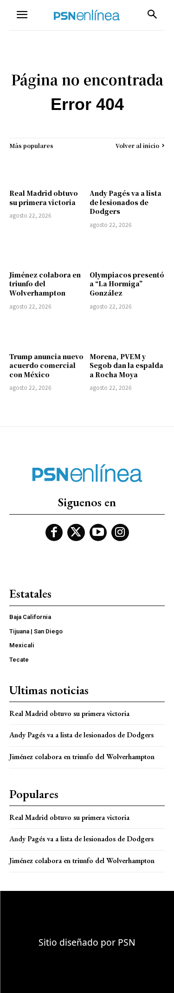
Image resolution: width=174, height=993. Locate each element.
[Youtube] (98, 533)
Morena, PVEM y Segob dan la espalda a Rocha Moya (126, 365)
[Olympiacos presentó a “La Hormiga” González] (127, 251)
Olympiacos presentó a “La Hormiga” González (127, 283)
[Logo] (87, 15)
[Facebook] (54, 533)
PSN (126, 942)
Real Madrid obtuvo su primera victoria (43, 197)
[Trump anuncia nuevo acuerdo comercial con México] (47, 332)
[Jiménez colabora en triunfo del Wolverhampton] (47, 251)
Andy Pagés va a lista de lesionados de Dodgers (125, 202)
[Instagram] (120, 533)
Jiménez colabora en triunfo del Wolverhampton (45, 283)
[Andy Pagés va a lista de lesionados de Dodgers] (127, 169)
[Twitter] (76, 533)
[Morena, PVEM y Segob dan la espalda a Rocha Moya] (127, 332)
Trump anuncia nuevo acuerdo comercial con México (46, 365)
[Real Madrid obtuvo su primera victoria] (47, 169)
